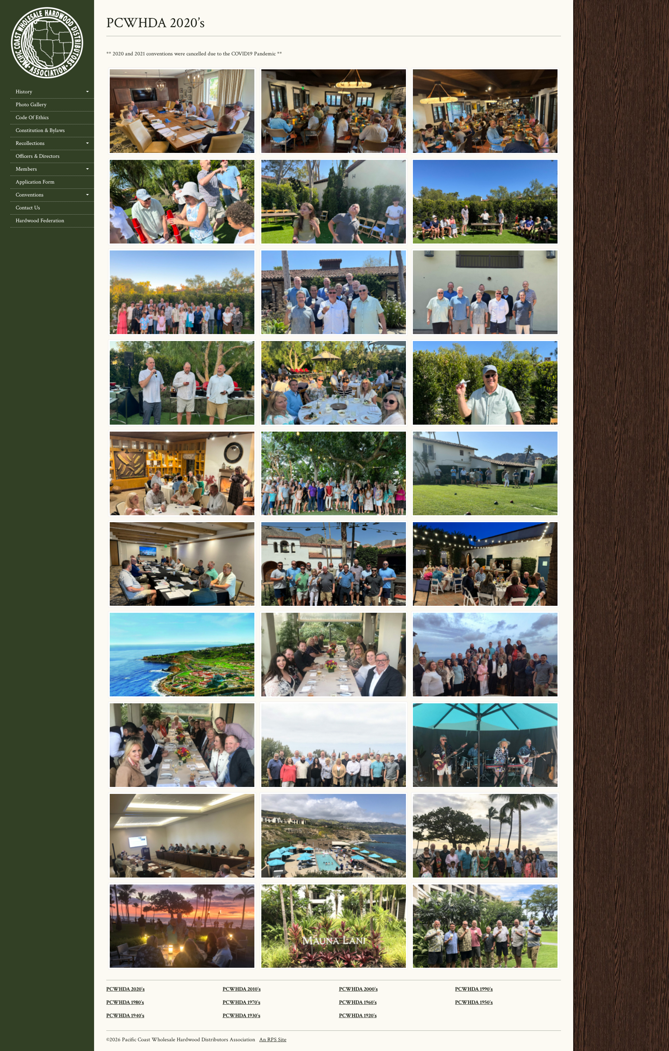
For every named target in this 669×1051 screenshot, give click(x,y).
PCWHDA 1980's (125, 1002)
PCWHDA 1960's (358, 1002)
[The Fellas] (485, 292)
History (24, 91)
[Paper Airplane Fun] (485, 383)
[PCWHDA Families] (333, 473)
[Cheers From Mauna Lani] (485, 926)
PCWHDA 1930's (241, 1015)
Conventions (30, 195)
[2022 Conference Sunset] (182, 926)
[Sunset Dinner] (333, 383)
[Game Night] (182, 473)
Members (26, 169)
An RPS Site (272, 1039)
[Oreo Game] (333, 202)
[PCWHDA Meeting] (182, 564)
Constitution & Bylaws (40, 130)
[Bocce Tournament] (485, 473)
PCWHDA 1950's (474, 1002)
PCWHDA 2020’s (125, 989)
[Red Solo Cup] (182, 202)
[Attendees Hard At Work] (182, 836)
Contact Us (28, 207)
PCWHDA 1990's (474, 989)
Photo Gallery (31, 104)
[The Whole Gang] (182, 292)
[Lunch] (333, 111)
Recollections (30, 143)
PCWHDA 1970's (241, 1002)
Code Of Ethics (32, 117)
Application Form (35, 182)
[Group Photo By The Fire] (485, 654)
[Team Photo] (333, 654)
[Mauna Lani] (333, 926)
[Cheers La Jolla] (333, 292)
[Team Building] (485, 202)
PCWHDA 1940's (125, 1015)
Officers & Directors (38, 156)
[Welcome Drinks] (333, 564)
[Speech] (182, 383)
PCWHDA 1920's (358, 1015)
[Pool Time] (333, 836)
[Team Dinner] (485, 564)
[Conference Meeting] (182, 111)
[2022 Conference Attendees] (485, 836)
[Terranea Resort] (182, 654)
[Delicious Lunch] (485, 111)
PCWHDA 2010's (242, 989)
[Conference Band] (485, 745)
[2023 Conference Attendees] (333, 745)
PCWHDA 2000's (358, 989)
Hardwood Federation (40, 220)
